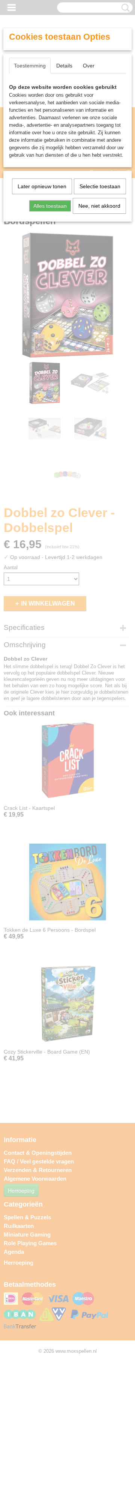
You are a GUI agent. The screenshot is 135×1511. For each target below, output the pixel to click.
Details (64, 66)
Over (88, 66)
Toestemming (30, 66)
